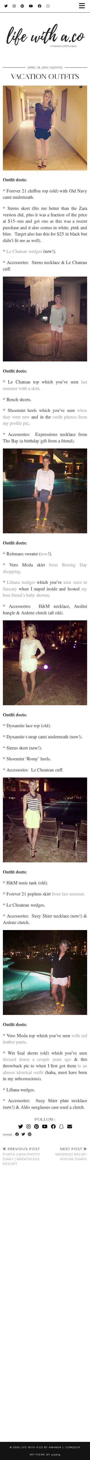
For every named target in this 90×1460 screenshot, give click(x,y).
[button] (83, 6)
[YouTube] (31, 6)
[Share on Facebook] (17, 1134)
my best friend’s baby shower (45, 592)
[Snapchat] (48, 6)
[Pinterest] (22, 6)
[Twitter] (6, 6)
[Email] (69, 1126)
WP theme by (45, 1454)
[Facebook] (40, 6)
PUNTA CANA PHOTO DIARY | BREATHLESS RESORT (21, 1156)
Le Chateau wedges (24, 251)
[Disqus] (45, 1241)
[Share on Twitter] (23, 1134)
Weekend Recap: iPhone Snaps (71, 1154)
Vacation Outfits (45, 76)
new (44, 553)
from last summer (68, 894)
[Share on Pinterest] (30, 1134)
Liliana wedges (21, 582)
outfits (56, 67)
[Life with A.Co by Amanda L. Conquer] (45, 30)
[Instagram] (14, 6)
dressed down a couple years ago (37, 1059)
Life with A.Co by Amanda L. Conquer (50, 1447)
